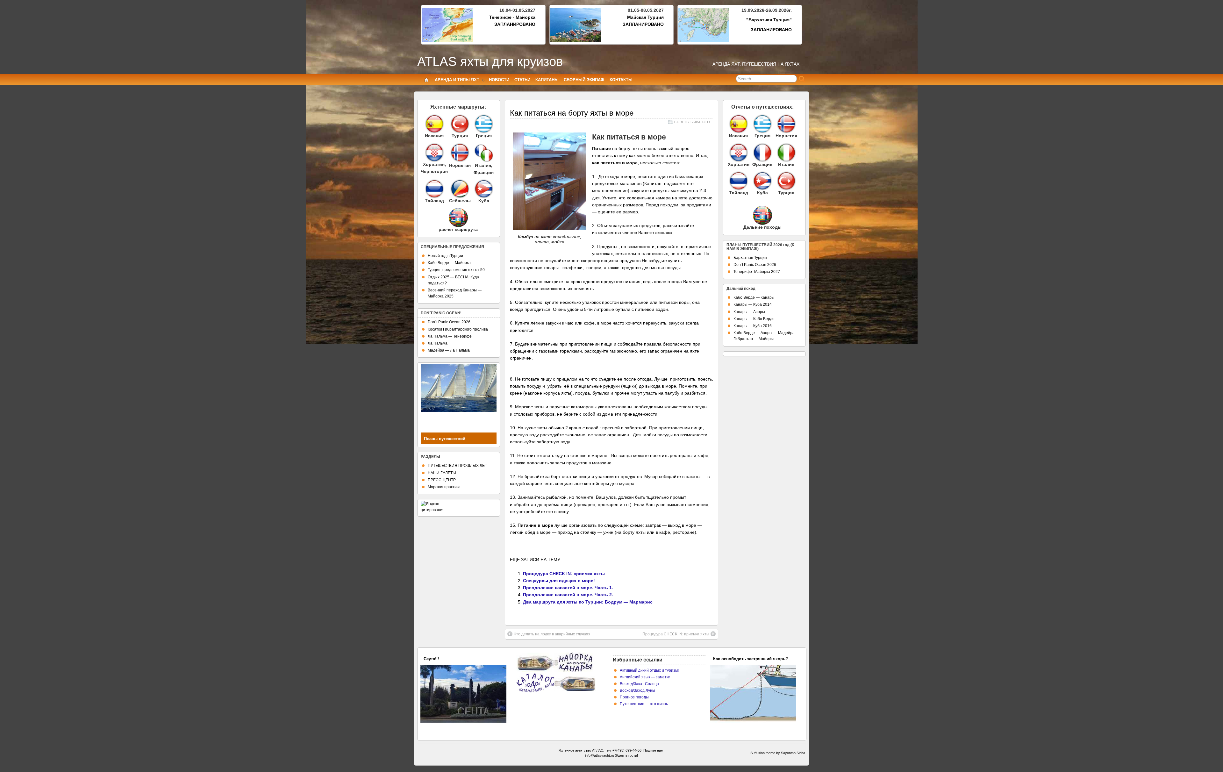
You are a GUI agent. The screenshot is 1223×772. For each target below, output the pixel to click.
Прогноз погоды (634, 697)
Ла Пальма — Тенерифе (450, 336)
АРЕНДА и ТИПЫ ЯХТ (457, 79)
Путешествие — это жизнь (644, 704)
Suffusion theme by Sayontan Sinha (777, 753)
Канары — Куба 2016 (752, 326)
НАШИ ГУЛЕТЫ (442, 473)
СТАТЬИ (522, 79)
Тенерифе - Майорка (512, 17)
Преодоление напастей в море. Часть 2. (568, 594)
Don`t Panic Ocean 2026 (449, 322)
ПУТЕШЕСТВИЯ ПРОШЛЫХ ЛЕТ (457, 465)
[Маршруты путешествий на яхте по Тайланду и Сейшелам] (434, 188)
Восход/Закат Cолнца (639, 684)
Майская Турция (645, 17)
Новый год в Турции (445, 256)
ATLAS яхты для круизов (490, 61)
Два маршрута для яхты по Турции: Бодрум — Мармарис (588, 601)
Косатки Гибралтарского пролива (458, 329)
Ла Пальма (437, 343)
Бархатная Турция (750, 257)
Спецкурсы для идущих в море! (559, 580)
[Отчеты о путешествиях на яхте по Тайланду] (738, 180)
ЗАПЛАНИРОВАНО (514, 24)
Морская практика (444, 487)
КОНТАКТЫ (621, 79)
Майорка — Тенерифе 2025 (451, 658)
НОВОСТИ (499, 79)
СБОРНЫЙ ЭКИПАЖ (584, 79)
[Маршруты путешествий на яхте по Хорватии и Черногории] (434, 152)
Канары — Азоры (749, 312)
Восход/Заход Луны (637, 690)
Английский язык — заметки (645, 677)
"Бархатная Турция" (769, 19)
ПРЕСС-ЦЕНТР (442, 480)
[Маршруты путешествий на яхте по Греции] (484, 123)
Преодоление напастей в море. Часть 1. (568, 587)
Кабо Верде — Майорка (449, 263)
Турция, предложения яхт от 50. (457, 270)
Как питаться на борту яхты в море (571, 113)
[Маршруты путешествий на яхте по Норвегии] (459, 160)
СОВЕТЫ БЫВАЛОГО (692, 122)
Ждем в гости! (626, 755)
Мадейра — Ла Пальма (449, 350)
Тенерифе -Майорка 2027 (756, 271)
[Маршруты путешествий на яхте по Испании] (434, 123)
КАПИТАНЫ (547, 79)
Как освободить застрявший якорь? (750, 658)
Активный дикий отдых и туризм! (649, 670)
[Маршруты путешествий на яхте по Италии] (483, 160)
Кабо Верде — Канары (754, 297)
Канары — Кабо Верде (754, 319)
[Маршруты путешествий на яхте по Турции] (460, 123)
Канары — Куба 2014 (752, 304)
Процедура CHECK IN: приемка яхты (564, 573)
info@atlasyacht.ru (599, 755)
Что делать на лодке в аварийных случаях (552, 634)
